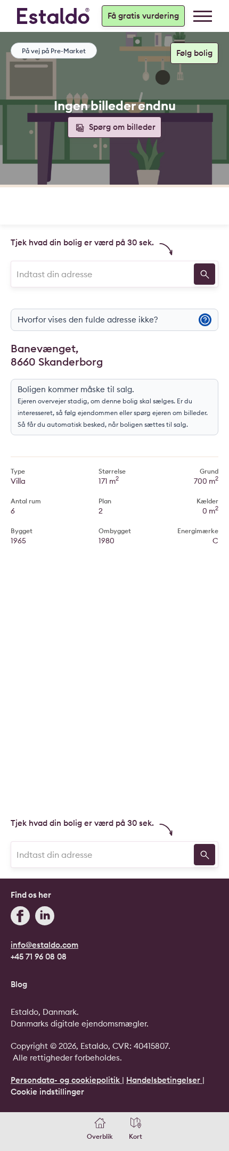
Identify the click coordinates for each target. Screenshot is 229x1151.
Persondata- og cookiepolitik (66, 1080)
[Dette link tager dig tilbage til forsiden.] (53, 16)
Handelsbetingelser (164, 1080)
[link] (202, 16)
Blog (19, 984)
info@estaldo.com (44, 945)
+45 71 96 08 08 (39, 956)
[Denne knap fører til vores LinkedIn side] (44, 917)
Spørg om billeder (121, 127)
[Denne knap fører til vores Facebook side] (20, 917)
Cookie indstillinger (47, 1092)
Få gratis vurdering (143, 16)
